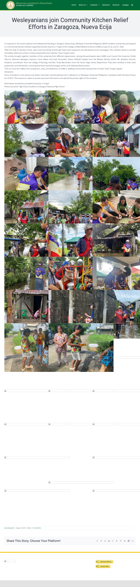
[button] (132, 4)
